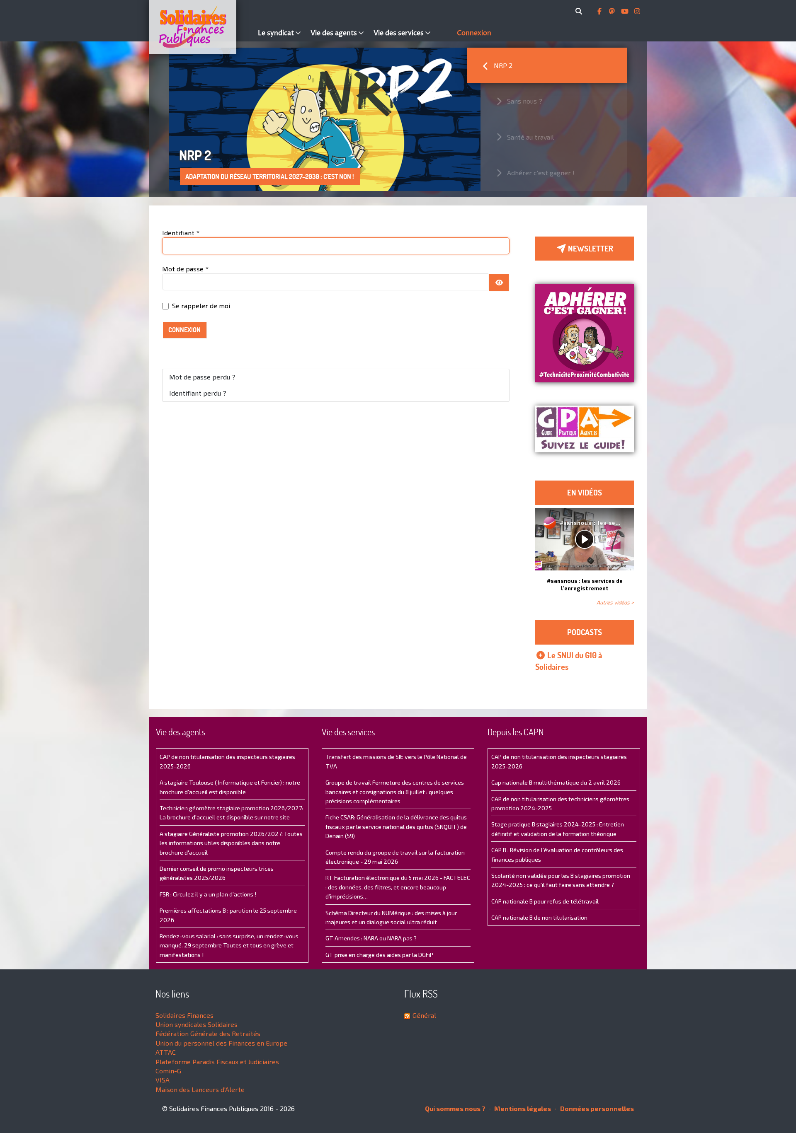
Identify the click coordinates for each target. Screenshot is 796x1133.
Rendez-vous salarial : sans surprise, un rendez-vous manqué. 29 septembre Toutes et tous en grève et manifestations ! (229, 945)
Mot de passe (185, 269)
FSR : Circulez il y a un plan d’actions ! (208, 894)
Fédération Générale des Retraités (207, 1033)
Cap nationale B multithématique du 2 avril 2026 (556, 782)
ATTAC (165, 1052)
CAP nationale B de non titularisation (539, 917)
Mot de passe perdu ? (202, 377)
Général (424, 1015)
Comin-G (168, 1071)
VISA (162, 1080)
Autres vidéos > (615, 602)
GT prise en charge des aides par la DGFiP (379, 954)
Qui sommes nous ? (455, 1108)
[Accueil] (201, 27)
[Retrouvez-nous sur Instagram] (637, 11)
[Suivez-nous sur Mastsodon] (613, 11)
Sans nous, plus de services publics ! (241, 176)
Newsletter (589, 249)
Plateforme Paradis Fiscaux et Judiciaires (217, 1061)
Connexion (184, 330)
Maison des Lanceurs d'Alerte (200, 1089)
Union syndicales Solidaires (196, 1024)
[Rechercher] (580, 11)
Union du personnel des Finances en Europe (221, 1043)
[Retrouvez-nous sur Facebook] (600, 11)
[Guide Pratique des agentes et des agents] (584, 429)
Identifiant (180, 233)
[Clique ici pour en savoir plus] (584, 332)
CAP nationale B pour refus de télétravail (545, 901)
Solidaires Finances (184, 1015)
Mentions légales (522, 1108)
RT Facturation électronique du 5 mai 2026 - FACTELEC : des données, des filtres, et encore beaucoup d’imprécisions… (397, 887)
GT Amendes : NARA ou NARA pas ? (371, 938)
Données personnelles (596, 1108)
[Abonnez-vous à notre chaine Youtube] (626, 11)
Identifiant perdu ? (197, 393)
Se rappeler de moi (201, 305)
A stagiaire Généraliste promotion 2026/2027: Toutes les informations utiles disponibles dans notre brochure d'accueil (231, 843)
